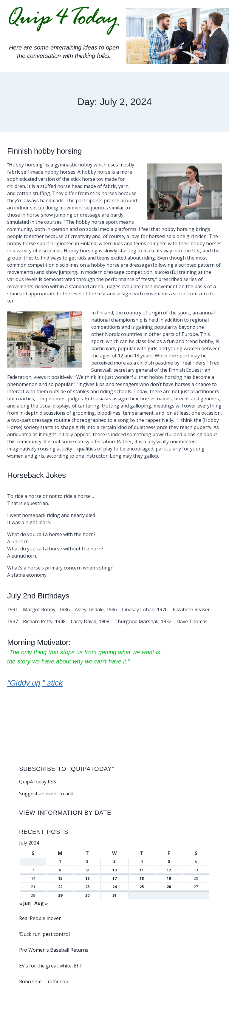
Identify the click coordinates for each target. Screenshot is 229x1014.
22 (60, 886)
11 (142, 870)
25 (142, 886)
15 (60, 878)
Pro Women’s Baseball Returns (53, 950)
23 (87, 886)
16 (87, 878)
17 (114, 878)
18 (142, 878)
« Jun (25, 903)
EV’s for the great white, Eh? (50, 965)
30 (87, 895)
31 (114, 895)
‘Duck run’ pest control (44, 934)
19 (169, 878)
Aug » (41, 903)
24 (114, 886)
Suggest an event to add (46, 793)
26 (169, 886)
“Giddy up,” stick (35, 682)
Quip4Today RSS (37, 781)
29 (60, 895)
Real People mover (40, 918)
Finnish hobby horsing (44, 150)
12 (169, 870)
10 (114, 870)
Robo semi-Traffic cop (43, 981)
